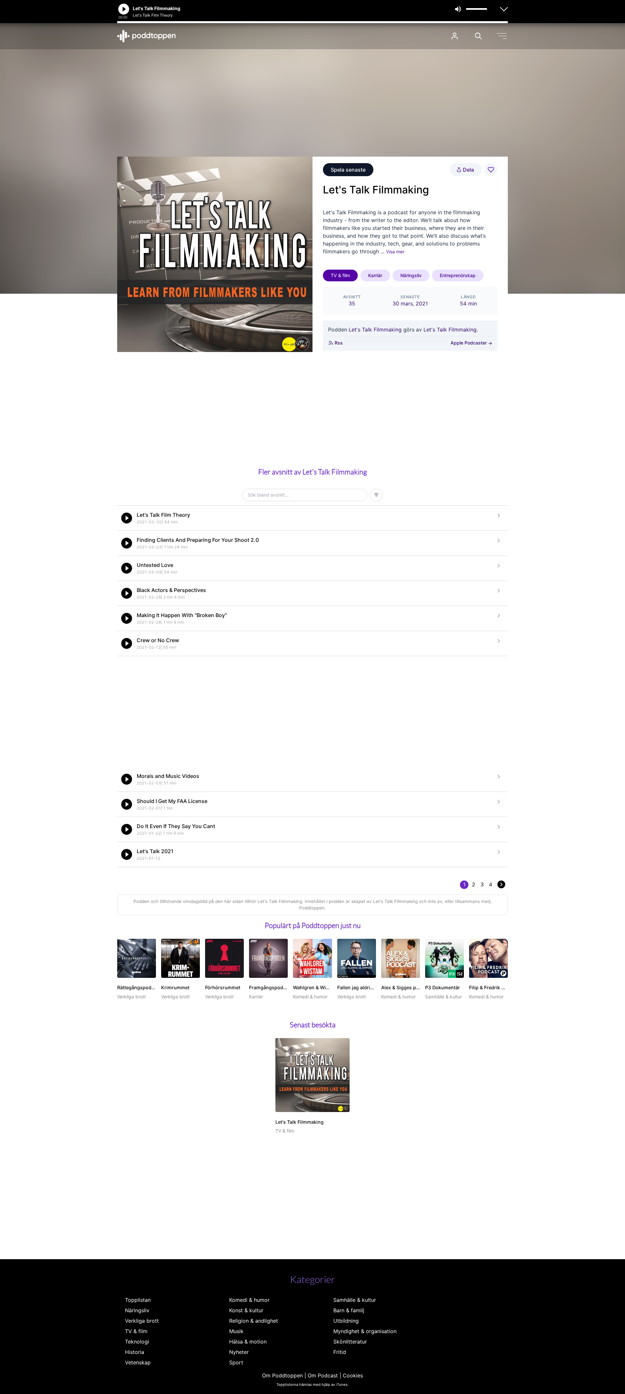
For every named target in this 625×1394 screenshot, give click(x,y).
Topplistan (138, 1300)
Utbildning (346, 1320)
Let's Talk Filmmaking (375, 329)
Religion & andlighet (253, 1320)
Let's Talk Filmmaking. (451, 329)
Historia (134, 1352)
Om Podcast (323, 1375)
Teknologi (137, 1341)
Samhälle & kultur (354, 1300)
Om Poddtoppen (282, 1375)
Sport (236, 1362)
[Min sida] (454, 36)
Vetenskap (138, 1362)
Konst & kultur (246, 1310)
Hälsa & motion (248, 1341)
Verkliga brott (142, 1320)
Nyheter (239, 1352)
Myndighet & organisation (364, 1331)
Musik (236, 1331)
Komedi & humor (249, 1300)
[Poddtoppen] (146, 36)
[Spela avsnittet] (126, 518)
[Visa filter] (376, 494)
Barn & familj (348, 1310)
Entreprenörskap (458, 275)
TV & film (340, 275)
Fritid (339, 1352)
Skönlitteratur (350, 1341)
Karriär (375, 275)
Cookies (353, 1375)
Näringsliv (411, 275)
